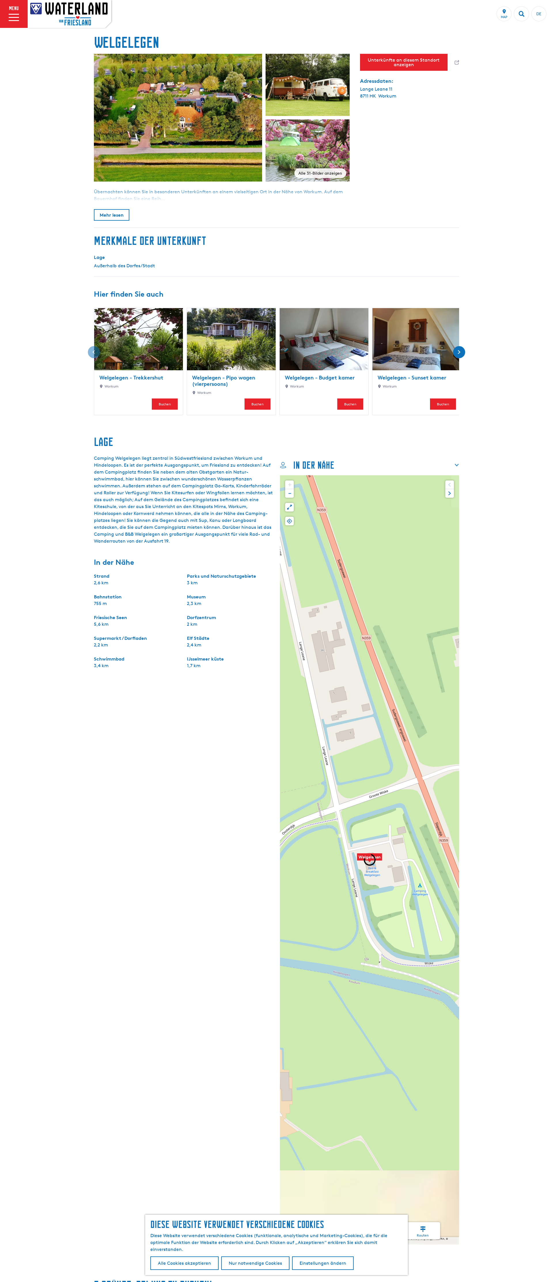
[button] (369, 859)
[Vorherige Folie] (94, 352)
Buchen (165, 404)
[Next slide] (449, 493)
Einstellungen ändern (323, 1263)
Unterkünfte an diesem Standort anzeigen (404, 62)
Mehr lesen (112, 215)
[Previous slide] (449, 484)
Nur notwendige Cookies (255, 1263)
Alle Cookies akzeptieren (184, 1263)
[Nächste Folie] (459, 352)
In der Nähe (313, 465)
